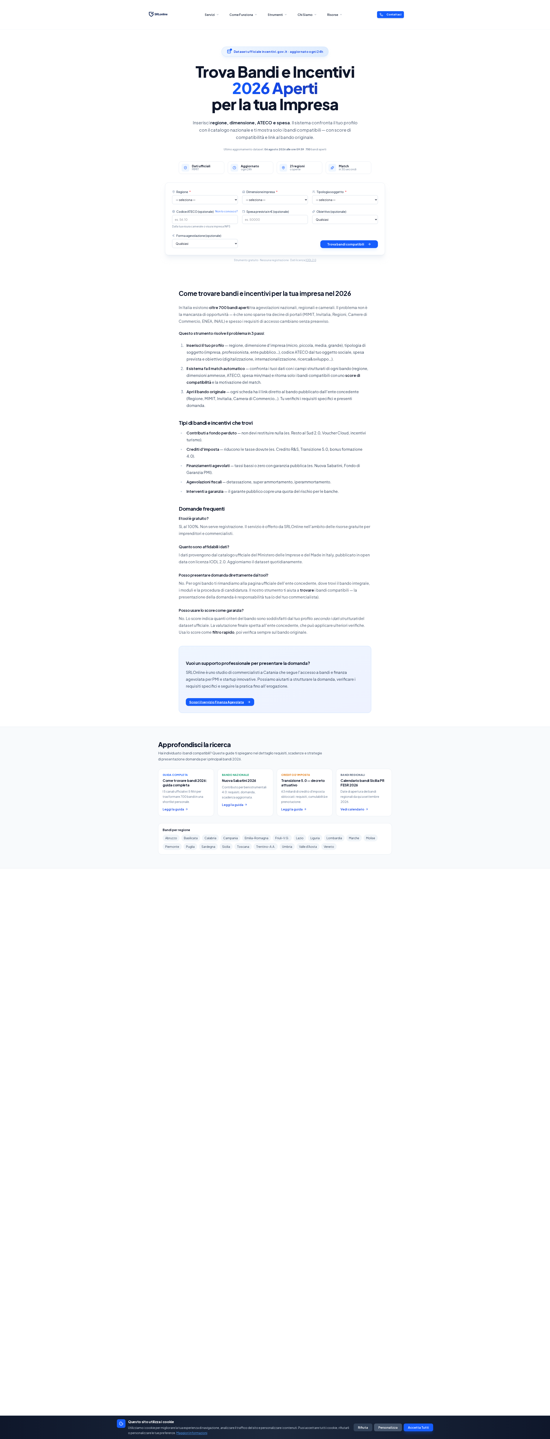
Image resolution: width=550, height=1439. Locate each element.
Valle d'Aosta (308, 846)
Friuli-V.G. (282, 838)
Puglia (190, 846)
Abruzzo (171, 838)
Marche (354, 838)
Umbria (287, 846)
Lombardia (334, 838)
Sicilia (226, 846)
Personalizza (388, 1427)
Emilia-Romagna (256, 838)
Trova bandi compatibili (345, 244)
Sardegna (208, 846)
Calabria (210, 838)
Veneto (329, 846)
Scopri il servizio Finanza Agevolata (216, 702)
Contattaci (394, 14)
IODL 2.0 (311, 260)
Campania (230, 838)
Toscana (243, 846)
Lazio (300, 838)
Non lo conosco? (226, 211)
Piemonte (172, 846)
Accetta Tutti (418, 1427)
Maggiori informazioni (191, 1433)
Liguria (315, 838)
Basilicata (191, 838)
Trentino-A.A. (265, 846)
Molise (370, 838)
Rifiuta (363, 1427)
